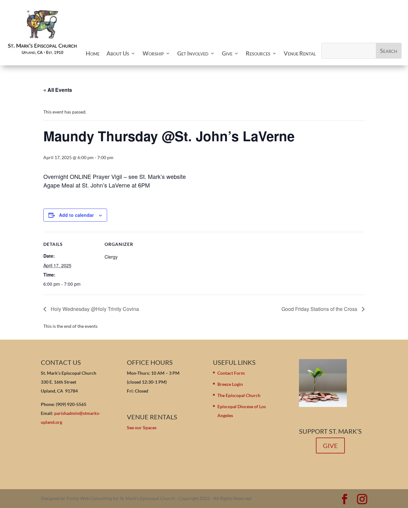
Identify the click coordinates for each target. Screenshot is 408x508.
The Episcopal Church (238, 395)
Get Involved (192, 53)
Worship (153, 53)
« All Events (57, 89)
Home (92, 53)
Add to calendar (76, 215)
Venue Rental (300, 53)
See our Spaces (142, 427)
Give (227, 53)
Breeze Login (230, 384)
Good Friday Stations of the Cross (320, 309)
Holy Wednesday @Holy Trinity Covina (94, 309)
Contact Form (231, 373)
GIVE (330, 445)
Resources (258, 53)
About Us (117, 53)
